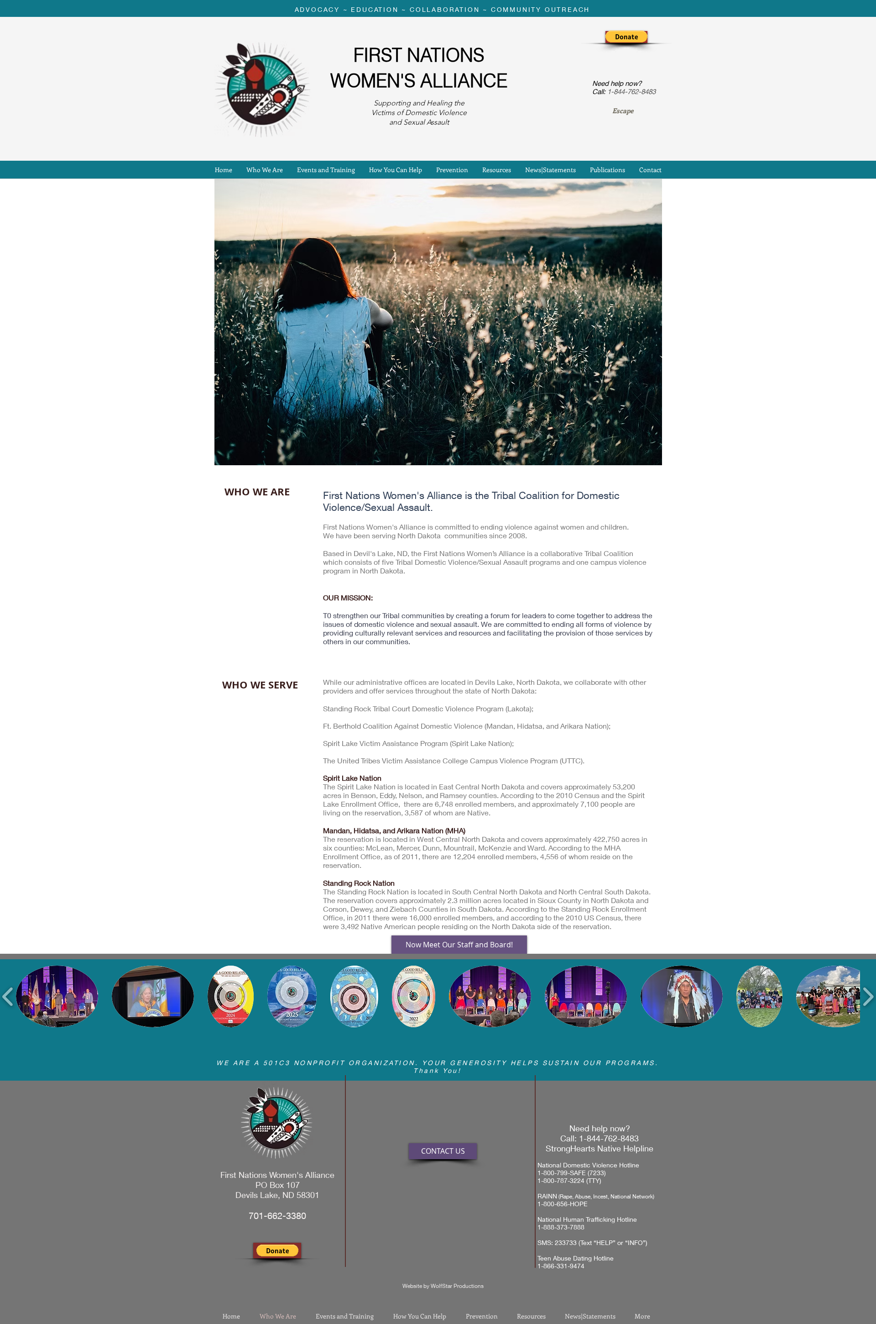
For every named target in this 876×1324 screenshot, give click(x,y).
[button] (626, 36)
